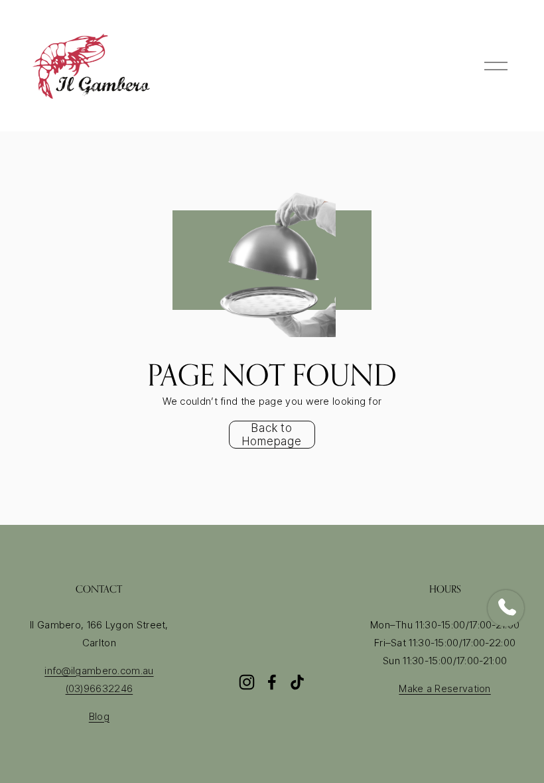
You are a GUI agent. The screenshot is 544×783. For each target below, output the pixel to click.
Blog (99, 716)
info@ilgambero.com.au (98, 670)
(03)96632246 (99, 688)
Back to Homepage (272, 434)
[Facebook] (272, 682)
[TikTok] (297, 682)
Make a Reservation (444, 688)
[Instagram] (247, 682)
